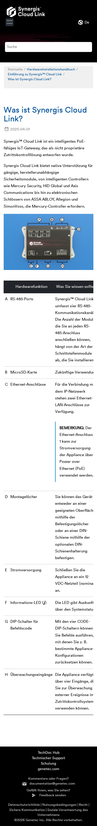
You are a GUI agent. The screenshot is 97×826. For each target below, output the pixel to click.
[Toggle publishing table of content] (10, 84)
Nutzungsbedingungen (59, 804)
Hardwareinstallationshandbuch (51, 69)
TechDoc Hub (48, 753)
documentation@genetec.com (52, 783)
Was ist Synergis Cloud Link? (29, 79)
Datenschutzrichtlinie (24, 804)
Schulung (48, 763)
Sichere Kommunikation (27, 810)
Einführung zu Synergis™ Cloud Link (35, 74)
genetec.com (48, 769)
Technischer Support (48, 758)
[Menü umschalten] (9, 22)
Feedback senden (52, 795)
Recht (83, 804)
